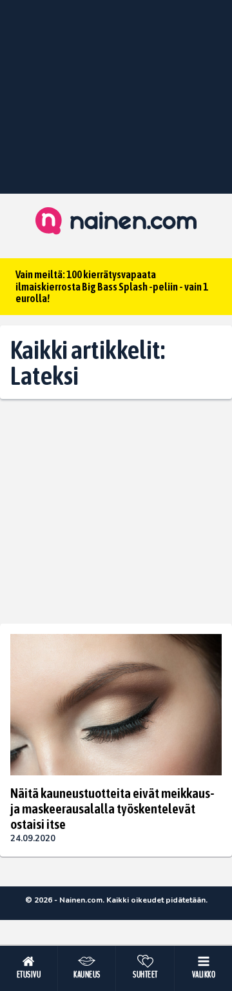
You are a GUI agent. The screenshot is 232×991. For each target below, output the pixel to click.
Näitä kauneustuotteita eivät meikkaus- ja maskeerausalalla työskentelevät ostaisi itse (112, 808)
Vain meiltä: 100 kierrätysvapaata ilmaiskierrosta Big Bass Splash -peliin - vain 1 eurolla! (111, 286)
